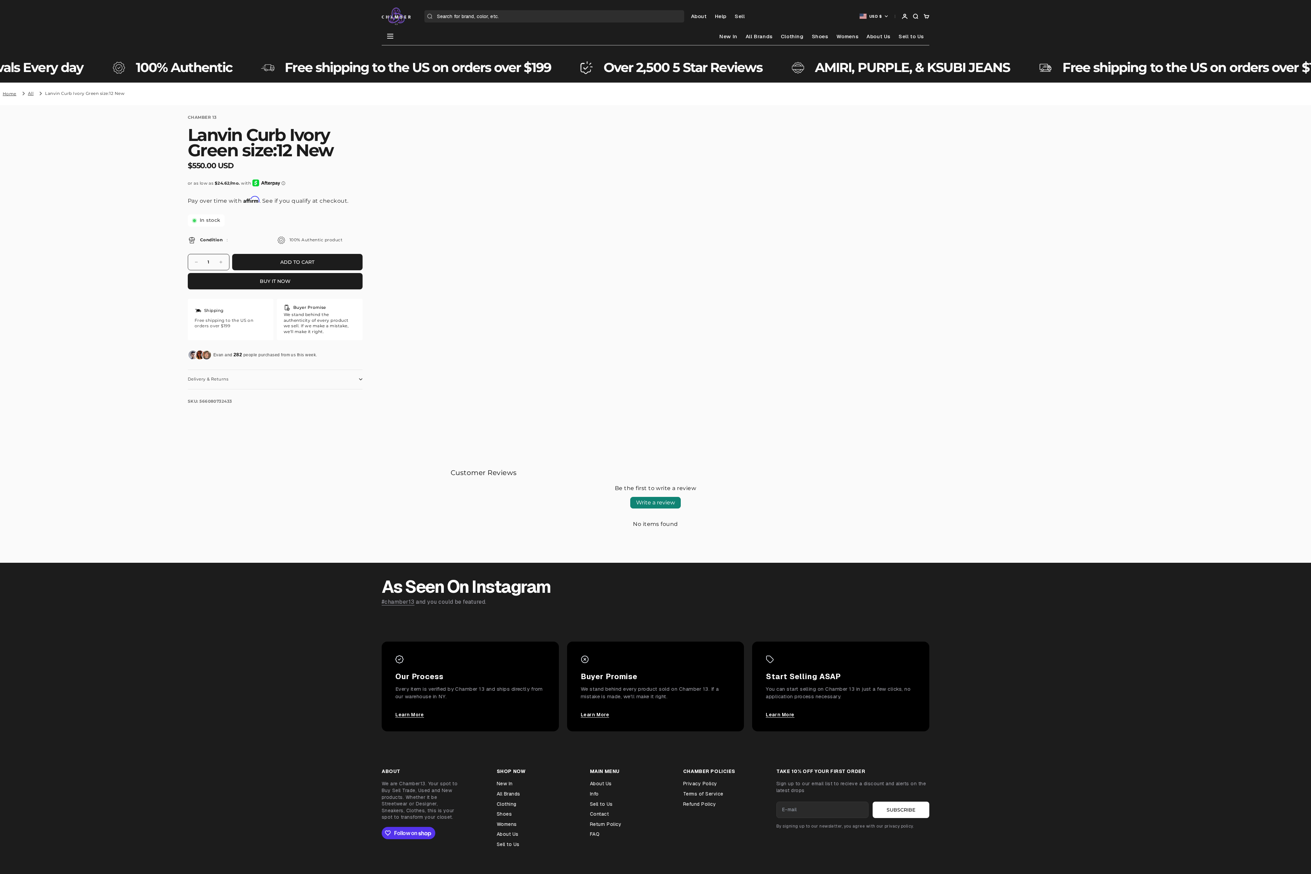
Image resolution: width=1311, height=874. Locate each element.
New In (728, 36)
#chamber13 (398, 601)
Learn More (409, 715)
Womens (847, 36)
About (699, 16)
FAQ (595, 834)
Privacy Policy (700, 783)
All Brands (759, 36)
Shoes (820, 36)
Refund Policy (699, 804)
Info (594, 794)
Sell (740, 16)
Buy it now (275, 281)
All (30, 93)
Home (9, 93)
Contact (599, 814)
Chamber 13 (202, 117)
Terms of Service (703, 794)
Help (721, 16)
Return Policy (605, 824)
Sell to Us (911, 36)
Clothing (792, 36)
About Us (878, 36)
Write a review (655, 502)
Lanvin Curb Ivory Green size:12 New (85, 93)
